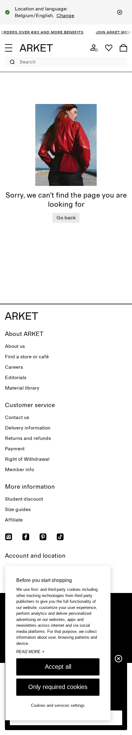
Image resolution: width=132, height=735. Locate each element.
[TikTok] (60, 537)
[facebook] (25, 537)
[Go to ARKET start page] (36, 48)
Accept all (58, 666)
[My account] (94, 48)
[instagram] (8, 537)
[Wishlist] (108, 48)
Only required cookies (57, 686)
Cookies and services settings (58, 705)
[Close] (119, 12)
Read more (30, 651)
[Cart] (123, 48)
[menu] (8, 48)
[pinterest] (43, 537)
